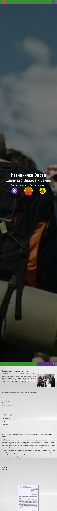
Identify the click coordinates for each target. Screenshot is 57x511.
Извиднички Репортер (7, 364)
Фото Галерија (17, 364)
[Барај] (53, 364)
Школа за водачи (26, 364)
